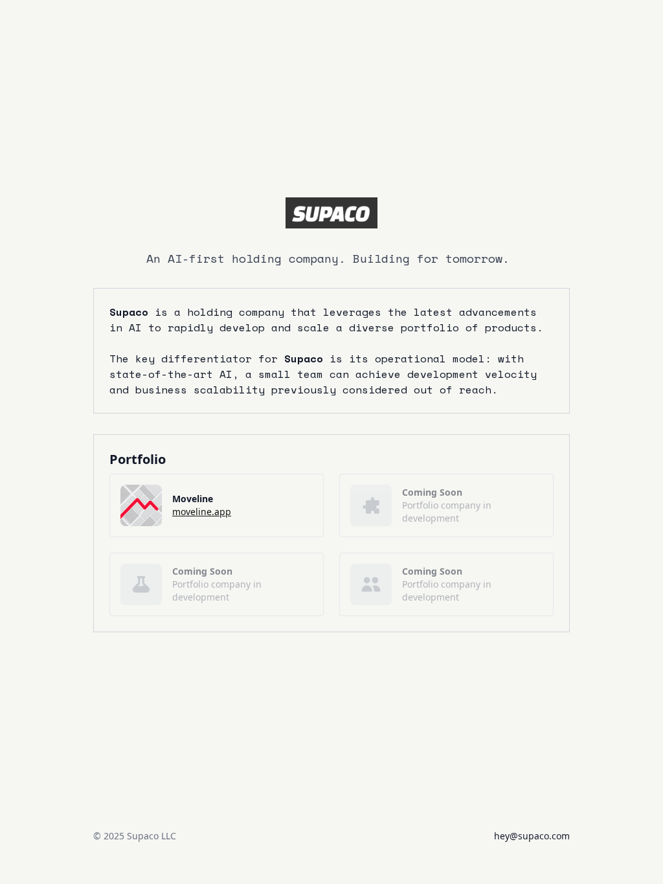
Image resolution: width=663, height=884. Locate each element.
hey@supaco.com (532, 836)
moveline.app (201, 511)
